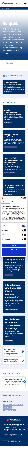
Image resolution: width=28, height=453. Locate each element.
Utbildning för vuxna (9, 410)
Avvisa (14, 254)
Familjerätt (7, 404)
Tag (4, 8)
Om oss (13, 440)
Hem (2, 8)
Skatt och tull (7, 407)
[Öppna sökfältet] (22, 4)
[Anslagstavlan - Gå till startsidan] (7, 3)
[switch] (24, 230)
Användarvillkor (5, 440)
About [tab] (23, 201)
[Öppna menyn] (25, 4)
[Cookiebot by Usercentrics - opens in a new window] (20, 198)
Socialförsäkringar (17, 404)
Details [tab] (14, 201)
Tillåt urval (14, 249)
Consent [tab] (5, 201)
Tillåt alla (14, 245)
